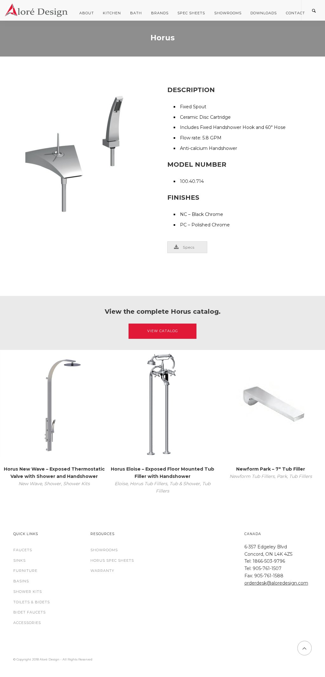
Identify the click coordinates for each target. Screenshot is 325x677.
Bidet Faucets (29, 612)
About (86, 13)
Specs (189, 247)
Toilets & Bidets (31, 602)
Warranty (102, 570)
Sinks (19, 560)
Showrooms (228, 13)
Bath (136, 13)
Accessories (27, 622)
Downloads (263, 13)
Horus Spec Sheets (112, 560)
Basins (21, 581)
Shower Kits (27, 591)
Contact (295, 13)
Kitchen (112, 13)
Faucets (22, 550)
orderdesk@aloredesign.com (276, 583)
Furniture (25, 570)
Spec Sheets (191, 13)
